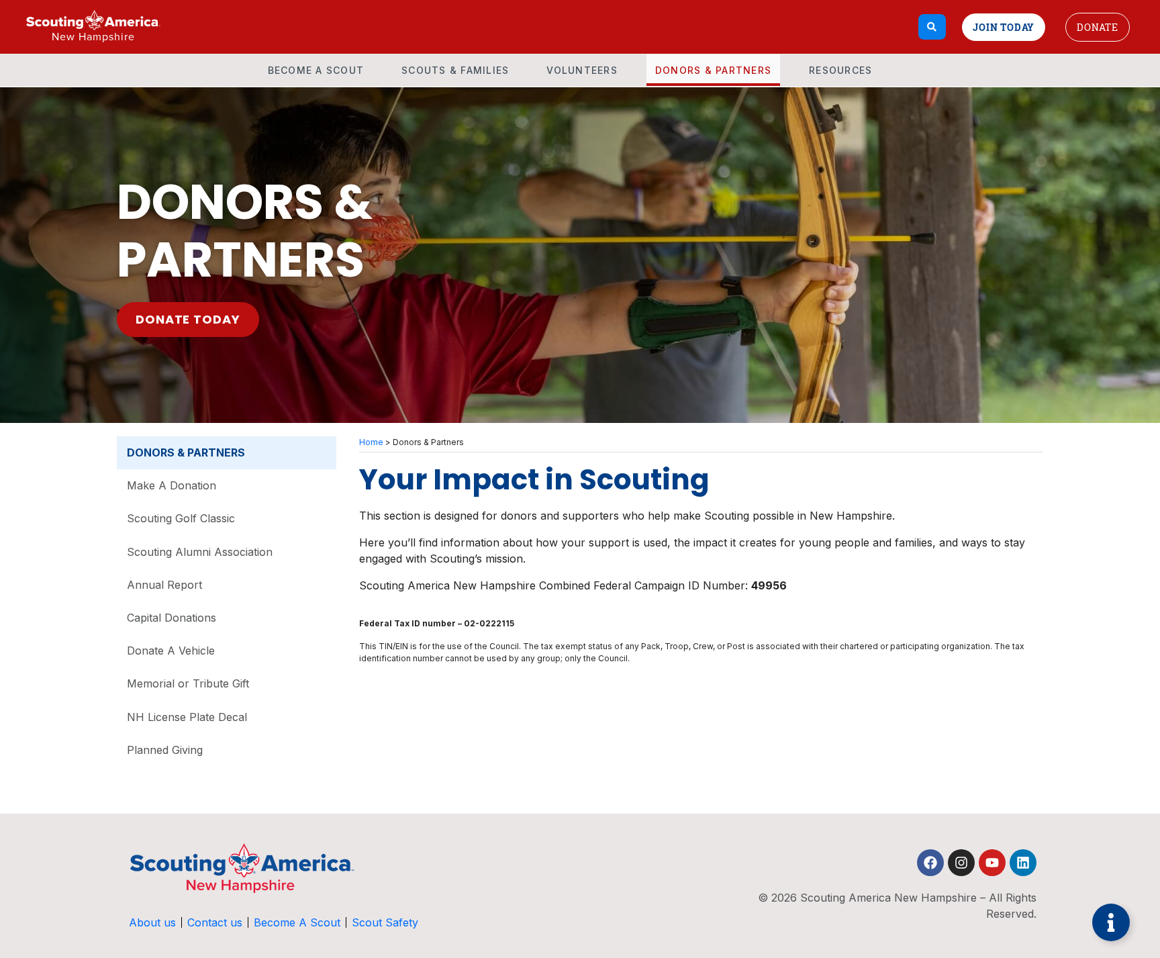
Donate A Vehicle (171, 650)
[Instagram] (961, 862)
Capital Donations (171, 617)
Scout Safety (385, 922)
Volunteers (582, 70)
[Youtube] (992, 862)
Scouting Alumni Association (200, 552)
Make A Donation (171, 485)
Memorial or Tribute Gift (188, 683)
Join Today (1003, 27)
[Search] (932, 27)
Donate (1097, 27)
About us (152, 922)
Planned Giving (165, 750)
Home (371, 442)
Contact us (214, 922)
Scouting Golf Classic (181, 518)
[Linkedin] (1023, 862)
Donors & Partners (713, 70)
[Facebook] (930, 862)
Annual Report (164, 584)
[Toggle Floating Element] (1111, 922)
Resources (840, 70)
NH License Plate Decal (187, 717)
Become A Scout (316, 70)
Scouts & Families (455, 70)
